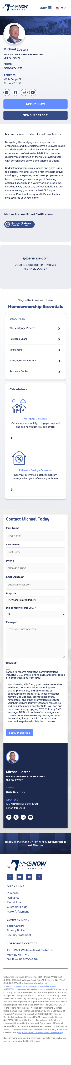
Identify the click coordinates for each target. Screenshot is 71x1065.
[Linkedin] (6, 92)
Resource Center (18, 371)
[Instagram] (24, 92)
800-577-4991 (12, 68)
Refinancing (16, 350)
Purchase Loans (18, 339)
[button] (45, 8)
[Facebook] (15, 92)
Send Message (19, 732)
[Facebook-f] (10, 877)
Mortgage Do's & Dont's (22, 360)
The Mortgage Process (22, 328)
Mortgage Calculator (35, 419)
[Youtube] (32, 92)
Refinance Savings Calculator (35, 470)
